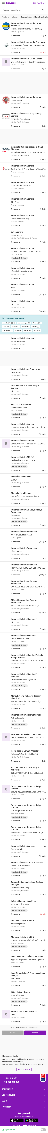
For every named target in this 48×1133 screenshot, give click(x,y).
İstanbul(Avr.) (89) (9, 323)
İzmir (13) (6, 327)
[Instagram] (13, 1082)
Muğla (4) (37, 330)
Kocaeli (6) (35, 327)
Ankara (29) (37, 323)
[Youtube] (17, 1082)
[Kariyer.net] (24, 1113)
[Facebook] (5, 1082)
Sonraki (35, 1033)
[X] (9, 1082)
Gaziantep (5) (7, 330)
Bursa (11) (15, 327)
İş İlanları (15, 17)
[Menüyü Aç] (3, 2)
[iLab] (24, 1125)
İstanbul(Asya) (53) (24, 323)
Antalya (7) (25, 327)
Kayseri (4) (27, 330)
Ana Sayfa (5, 17)
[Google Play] (31, 1120)
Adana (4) (18, 330)
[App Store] (17, 1120)
